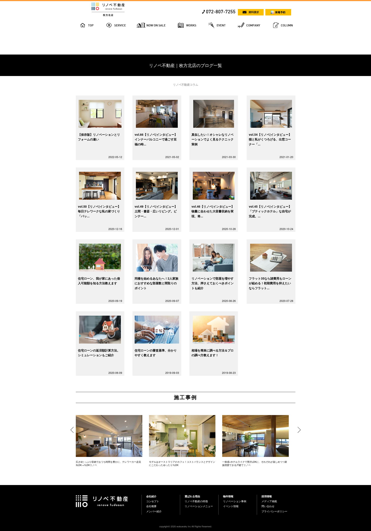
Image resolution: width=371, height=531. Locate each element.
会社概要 (151, 506)
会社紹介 (151, 496)
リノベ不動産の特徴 (196, 501)
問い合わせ (268, 506)
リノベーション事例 (234, 501)
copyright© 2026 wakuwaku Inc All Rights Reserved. (185, 526)
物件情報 (228, 496)
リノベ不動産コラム (185, 84)
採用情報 (267, 496)
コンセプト (152, 501)
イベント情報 (231, 506)
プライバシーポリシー (274, 511)
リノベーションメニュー (199, 506)
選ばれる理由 (192, 496)
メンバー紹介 (154, 511)
